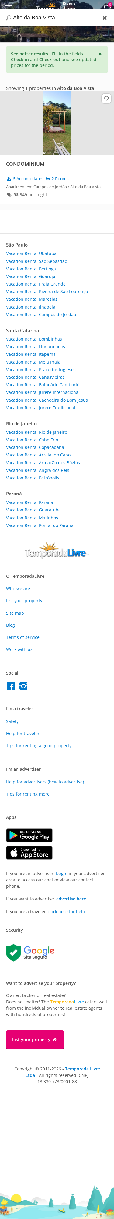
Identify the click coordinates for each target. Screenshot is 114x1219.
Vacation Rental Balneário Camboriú (43, 384)
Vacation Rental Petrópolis (32, 478)
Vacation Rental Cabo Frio (32, 440)
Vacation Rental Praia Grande (36, 284)
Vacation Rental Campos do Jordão (41, 314)
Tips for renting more (28, 794)
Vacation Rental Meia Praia (33, 362)
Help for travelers (24, 733)
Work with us (19, 649)
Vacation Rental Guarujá (30, 276)
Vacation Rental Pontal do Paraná (40, 525)
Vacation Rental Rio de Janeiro (36, 432)
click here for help (66, 911)
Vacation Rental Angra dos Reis (37, 470)
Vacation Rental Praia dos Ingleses (41, 369)
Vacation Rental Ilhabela (30, 307)
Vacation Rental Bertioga (31, 269)
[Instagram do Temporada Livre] (24, 688)
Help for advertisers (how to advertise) (45, 782)
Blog (10, 625)
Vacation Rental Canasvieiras (35, 377)
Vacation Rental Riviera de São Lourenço (47, 291)
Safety (12, 721)
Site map (15, 613)
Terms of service (23, 637)
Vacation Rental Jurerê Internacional (43, 392)
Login (61, 873)
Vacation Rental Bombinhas (34, 339)
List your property (24, 600)
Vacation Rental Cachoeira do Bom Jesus (47, 400)
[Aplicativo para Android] (32, 840)
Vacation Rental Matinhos (32, 518)
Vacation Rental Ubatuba (31, 253)
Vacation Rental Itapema (31, 354)
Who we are (18, 588)
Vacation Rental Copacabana (35, 447)
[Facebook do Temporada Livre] (12, 688)
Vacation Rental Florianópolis (35, 346)
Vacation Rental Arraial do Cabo (38, 455)
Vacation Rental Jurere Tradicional (40, 407)
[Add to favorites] (106, 98)
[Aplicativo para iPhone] (32, 858)
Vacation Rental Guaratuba (33, 510)
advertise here (71, 899)
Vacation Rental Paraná (29, 502)
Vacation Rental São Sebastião (36, 261)
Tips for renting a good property (38, 745)
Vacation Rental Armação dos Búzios (43, 463)
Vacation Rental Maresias (31, 299)
